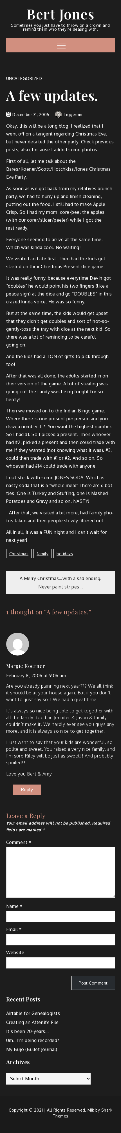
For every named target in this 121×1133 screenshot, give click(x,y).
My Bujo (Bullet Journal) (31, 1049)
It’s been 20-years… (27, 1031)
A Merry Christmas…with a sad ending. (61, 578)
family (42, 553)
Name (14, 906)
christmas (19, 553)
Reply (27, 789)
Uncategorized (24, 78)
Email (14, 929)
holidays (65, 553)
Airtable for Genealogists (33, 1013)
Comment (19, 842)
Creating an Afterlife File (32, 1022)
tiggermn (73, 114)
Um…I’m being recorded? (32, 1040)
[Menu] (60, 45)
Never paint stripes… (60, 587)
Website (15, 952)
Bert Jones (60, 14)
